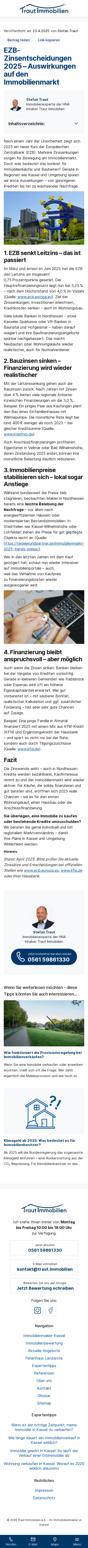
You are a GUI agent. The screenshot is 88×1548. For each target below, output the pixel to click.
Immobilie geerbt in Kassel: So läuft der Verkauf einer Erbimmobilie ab (44, 1453)
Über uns (44, 1380)
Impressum (44, 1490)
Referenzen (44, 1373)
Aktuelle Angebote (44, 1350)
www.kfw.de (28, 749)
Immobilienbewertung (44, 1343)
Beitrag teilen (19, 40)
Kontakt (44, 1388)
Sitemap (44, 1403)
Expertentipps (44, 1365)
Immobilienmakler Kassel (44, 1335)
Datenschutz (44, 1497)
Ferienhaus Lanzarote (44, 1358)
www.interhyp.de (18, 434)
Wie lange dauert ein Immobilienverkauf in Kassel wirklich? (44, 1440)
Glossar (44, 1395)
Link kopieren (49, 40)
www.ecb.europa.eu (35, 296)
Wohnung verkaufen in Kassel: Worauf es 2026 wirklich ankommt (44, 1466)
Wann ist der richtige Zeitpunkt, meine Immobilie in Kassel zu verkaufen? (44, 1427)
